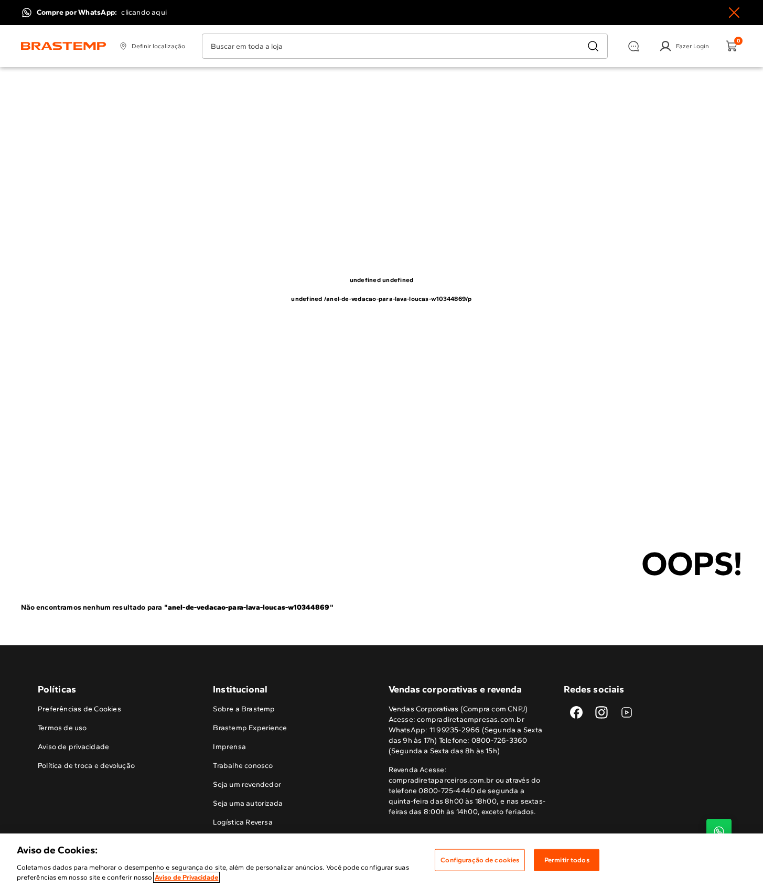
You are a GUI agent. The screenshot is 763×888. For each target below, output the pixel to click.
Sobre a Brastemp (244, 709)
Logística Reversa (243, 822)
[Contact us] (719, 831)
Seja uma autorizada (248, 803)
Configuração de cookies (479, 860)
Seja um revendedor (247, 784)
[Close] (734, 12)
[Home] (63, 46)
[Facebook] (576, 712)
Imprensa (229, 746)
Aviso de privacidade (73, 746)
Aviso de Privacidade (186, 877)
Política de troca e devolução (86, 765)
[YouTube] (626, 712)
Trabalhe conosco (243, 765)
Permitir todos (566, 860)
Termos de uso (62, 727)
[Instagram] (601, 712)
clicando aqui (144, 12)
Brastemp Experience (250, 727)
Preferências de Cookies (79, 709)
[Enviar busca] (593, 46)
